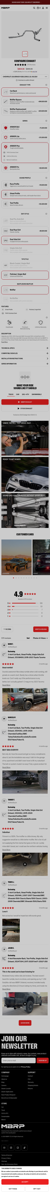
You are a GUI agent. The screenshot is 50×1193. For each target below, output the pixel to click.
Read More (4, 342)
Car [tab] (17, 394)
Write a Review (41, 630)
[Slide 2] (16, 578)
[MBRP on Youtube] (4, 1148)
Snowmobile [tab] (37, 394)
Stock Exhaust (26, 408)
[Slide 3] (18, 578)
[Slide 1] (13, 577)
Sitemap (4, 1161)
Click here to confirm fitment (26, 80)
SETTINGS (13, 1189)
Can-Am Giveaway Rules (9, 1164)
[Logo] (5, 8)
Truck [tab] (10, 394)
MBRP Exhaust (26, 402)
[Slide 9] (34, 578)
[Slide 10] (36, 578)
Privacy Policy (6, 1158)
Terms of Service (6, 1155)
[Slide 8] (31, 578)
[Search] (34, 8)
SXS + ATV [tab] (25, 394)
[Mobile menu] (47, 8)
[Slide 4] (21, 578)
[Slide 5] (24, 578)
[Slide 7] (29, 578)
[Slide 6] (26, 578)
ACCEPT (25, 1182)
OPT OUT (37, 1189)
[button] (25, 64)
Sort (28, 638)
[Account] (43, 8)
